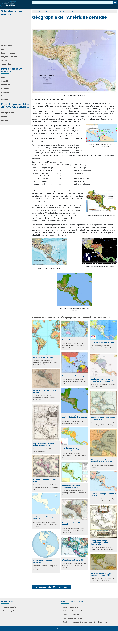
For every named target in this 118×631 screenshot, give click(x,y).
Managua (4, 49)
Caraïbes (4, 116)
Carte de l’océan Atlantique (44, 357)
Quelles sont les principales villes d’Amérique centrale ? (102, 380)
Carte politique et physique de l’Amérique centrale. (100, 266)
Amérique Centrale (56, 11)
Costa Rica (5, 81)
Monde (35, 11)
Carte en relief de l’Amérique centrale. (49, 268)
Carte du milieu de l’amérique (74, 376)
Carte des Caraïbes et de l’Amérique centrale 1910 (101, 574)
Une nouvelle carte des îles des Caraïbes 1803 (103, 419)
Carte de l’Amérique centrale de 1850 (44, 391)
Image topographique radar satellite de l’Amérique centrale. (75, 309)
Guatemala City (7, 45)
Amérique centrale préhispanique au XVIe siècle (73, 449)
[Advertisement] (15, 30)
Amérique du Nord (44, 11)
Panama (4, 96)
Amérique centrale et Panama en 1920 (74, 524)
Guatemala (5, 85)
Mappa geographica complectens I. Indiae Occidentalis (99, 542)
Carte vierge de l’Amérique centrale (44, 518)
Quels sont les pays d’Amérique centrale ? (103, 494)
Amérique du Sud (7, 113)
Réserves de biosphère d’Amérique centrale (71, 486)
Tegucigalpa (6, 64)
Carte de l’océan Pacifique (72, 340)
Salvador (4, 99)
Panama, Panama (8, 53)
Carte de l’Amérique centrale (102, 342)
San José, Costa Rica (9, 57)
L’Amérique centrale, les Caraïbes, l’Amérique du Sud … (103, 461)
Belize (3, 77)
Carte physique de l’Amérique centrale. (74, 95)
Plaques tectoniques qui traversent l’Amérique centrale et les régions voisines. (101, 145)
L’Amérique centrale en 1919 (73, 560)
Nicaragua (5, 92)
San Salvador (6, 60)
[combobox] (72, 2)
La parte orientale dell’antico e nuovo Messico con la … (45, 445)
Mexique (4, 120)
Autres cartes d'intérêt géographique (51, 587)
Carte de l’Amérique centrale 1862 (44, 481)
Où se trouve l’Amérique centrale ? (42, 561)
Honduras (5, 88)
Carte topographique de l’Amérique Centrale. (101, 215)
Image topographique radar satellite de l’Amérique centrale (74, 417)
